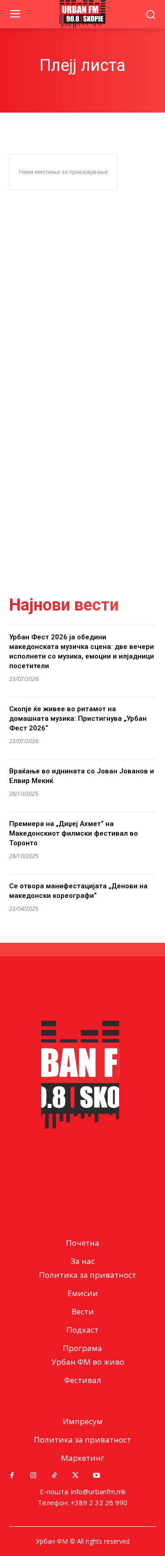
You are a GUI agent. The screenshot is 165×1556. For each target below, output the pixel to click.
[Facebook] (12, 1475)
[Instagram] (33, 1475)
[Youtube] (96, 1475)
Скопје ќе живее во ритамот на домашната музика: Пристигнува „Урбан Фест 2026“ (78, 718)
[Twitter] (75, 1475)
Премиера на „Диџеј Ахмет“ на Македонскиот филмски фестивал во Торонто (73, 833)
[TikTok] (54, 1475)
